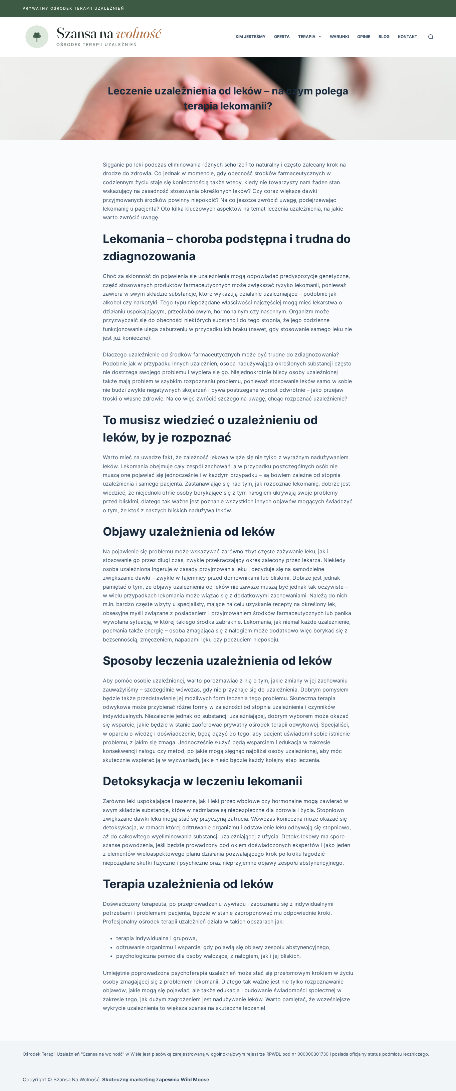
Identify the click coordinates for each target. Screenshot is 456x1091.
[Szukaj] (430, 36)
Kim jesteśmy (251, 36)
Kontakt (407, 36)
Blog (384, 36)
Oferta (282, 36)
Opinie (363, 36)
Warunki (339, 36)
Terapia (306, 36)
